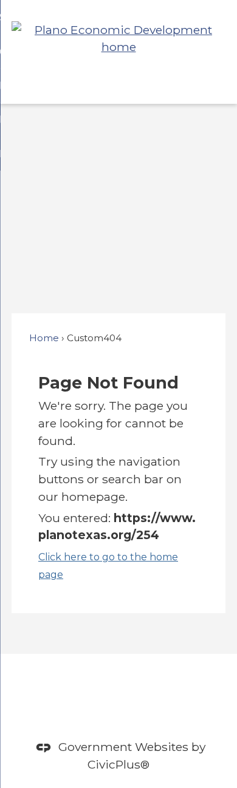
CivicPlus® (118, 764)
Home (44, 338)
